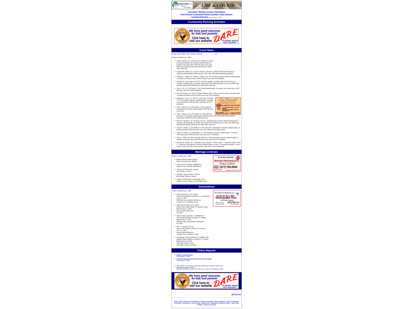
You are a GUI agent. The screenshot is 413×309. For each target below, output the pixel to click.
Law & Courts (196, 303)
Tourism (228, 301)
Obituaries (236, 301)
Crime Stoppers (226, 14)
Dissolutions (220, 12)
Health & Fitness (225, 303)
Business (187, 301)
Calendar (200, 304)
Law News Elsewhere (199, 17)
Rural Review (195, 301)
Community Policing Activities (206, 14)
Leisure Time (206, 303)
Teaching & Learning (206, 301)
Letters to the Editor (210, 304)
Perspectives (187, 303)
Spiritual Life (215, 303)
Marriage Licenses (206, 12)
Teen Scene (235, 303)
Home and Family (219, 301)
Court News (192, 12)
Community (177, 303)
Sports (181, 301)
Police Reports (187, 14)
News (176, 301)
